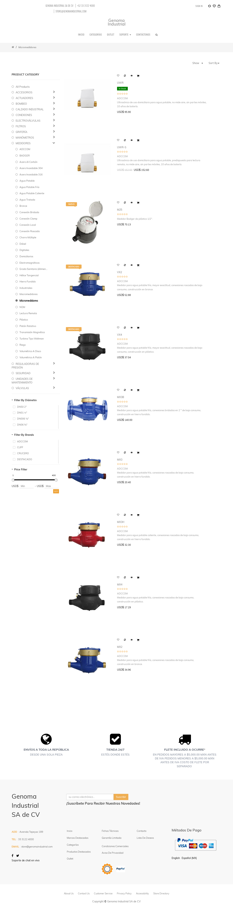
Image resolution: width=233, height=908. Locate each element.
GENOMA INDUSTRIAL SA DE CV (59, 5)
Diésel (22, 243)
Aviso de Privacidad (112, 852)
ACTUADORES (24, 98)
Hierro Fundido (27, 281)
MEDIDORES (23, 143)
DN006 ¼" (23, 418)
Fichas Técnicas (110, 830)
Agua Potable (27, 180)
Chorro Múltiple (27, 237)
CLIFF (20, 447)
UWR (120, 83)
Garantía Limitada (112, 837)
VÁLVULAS (22, 388)
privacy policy (124, 893)
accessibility (142, 893)
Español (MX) (189, 858)
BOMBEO (21, 103)
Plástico (23, 319)
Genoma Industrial (116, 22)
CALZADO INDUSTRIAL (30, 109)
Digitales (24, 250)
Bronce (23, 205)
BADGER (24, 155)
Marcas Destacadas (77, 837)
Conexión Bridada (29, 212)
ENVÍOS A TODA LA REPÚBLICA (46, 749)
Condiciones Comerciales (115, 846)
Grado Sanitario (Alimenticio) (33, 268)
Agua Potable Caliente (31, 193)
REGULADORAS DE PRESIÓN (25, 365)
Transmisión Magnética (32, 332)
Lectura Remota (28, 313)
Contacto (141, 830)
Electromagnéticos (29, 262)
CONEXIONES (24, 115)
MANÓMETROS (25, 137)
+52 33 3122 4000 (86, 5)
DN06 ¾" (22, 424)
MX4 (119, 584)
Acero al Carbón (28, 161)
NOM (22, 307)
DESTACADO (24, 459)
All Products (23, 86)
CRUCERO (23, 453)
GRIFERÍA (21, 132)
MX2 (119, 647)
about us (69, 893)
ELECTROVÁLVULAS (28, 120)
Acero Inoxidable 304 (31, 168)
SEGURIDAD (23, 373)
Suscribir (121, 797)
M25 (119, 209)
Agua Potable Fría (29, 187)
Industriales (25, 287)
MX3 (119, 459)
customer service (103, 893)
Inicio (69, 830)
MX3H (120, 522)
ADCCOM (24, 149)
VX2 (119, 272)
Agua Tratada (27, 199)
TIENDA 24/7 (115, 749)
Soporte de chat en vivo (26, 860)
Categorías (73, 844)
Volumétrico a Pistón (30, 357)
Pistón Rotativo (27, 326)
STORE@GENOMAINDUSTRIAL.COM (71, 11)
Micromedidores (28, 300)
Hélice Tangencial (29, 275)
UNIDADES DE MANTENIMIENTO (22, 380)
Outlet (70, 858)
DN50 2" (22, 406)
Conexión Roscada (29, 231)
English (176, 858)
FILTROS (21, 126)
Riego (22, 344)
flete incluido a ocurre (184, 749)
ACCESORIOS (24, 92)
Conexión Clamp (28, 218)
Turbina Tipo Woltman (31, 338)
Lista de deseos (145, 837)
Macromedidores (28, 294)
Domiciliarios (26, 256)
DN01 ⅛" (22, 412)
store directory (161, 893)
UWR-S (121, 147)
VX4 (119, 334)
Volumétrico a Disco (30, 351)
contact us (84, 893)
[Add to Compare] (209, 6)
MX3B (120, 397)
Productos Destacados (79, 851)
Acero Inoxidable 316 (31, 174)
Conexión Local (27, 224)
